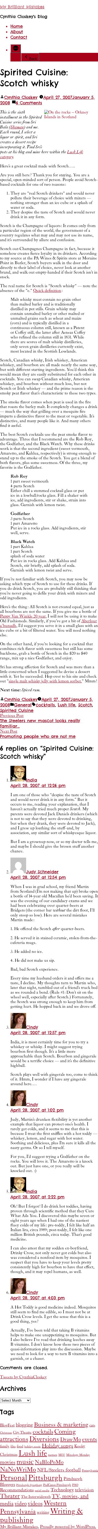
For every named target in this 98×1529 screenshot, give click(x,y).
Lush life (66, 705)
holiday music (32, 1446)
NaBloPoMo (49, 1462)
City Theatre (22, 1432)
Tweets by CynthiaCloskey (23, 1377)
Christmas (6, 1432)
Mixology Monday (78, 1455)
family (4, 1446)
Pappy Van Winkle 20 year (22, 616)
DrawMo (70, 1439)
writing (43, 1512)
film (13, 1446)
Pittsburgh (45, 1478)
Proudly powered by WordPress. (68, 1526)
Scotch (85, 705)
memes (52, 1455)
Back (33, 59)
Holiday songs (57, 1446)
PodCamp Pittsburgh (57, 1485)
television (84, 1490)
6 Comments (29, 103)
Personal (13, 1477)
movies (7, 1462)
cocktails (45, 705)
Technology (62, 1490)
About (16, 32)
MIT (61, 1455)
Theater (10, 1496)
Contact (18, 37)
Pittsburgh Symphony (29, 1485)
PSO (75, 1485)
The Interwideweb (36, 1496)
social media (42, 1490)
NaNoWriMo (18, 1469)
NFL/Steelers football (59, 1470)
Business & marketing (61, 1424)
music (25, 1462)
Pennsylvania (90, 1470)
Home (16, 26)
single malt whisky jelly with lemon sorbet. (45, 681)
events (89, 1439)
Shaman (17, 127)
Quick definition (47, 290)
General (23, 705)
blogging (24, 1425)
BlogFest (7, 1425)
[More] (15, 48)
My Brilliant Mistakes (22, 7)
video (21, 1503)
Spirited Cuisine (16, 710)
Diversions (44, 1439)
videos (35, 1503)
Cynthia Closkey (20, 97)
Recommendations (17, 1490)
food (20, 1446)
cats (92, 1425)
